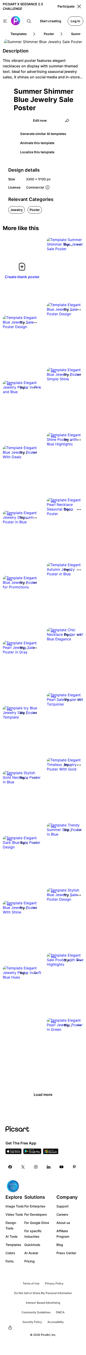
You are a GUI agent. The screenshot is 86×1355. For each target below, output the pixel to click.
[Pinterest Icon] (74, 1166)
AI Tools (12, 1236)
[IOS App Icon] (14, 1152)
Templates (13, 1245)
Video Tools (14, 1214)
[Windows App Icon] (50, 1152)
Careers (62, 1214)
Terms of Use (31, 1283)
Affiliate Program (62, 1233)
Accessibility (55, 1322)
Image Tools (15, 1206)
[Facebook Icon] (10, 1166)
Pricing (29, 1261)
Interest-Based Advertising (43, 1302)
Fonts (10, 1261)
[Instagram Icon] (35, 1166)
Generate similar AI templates (43, 134)
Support (62, 1206)
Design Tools (11, 1225)
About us (63, 1223)
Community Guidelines (36, 1312)
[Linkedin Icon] (48, 1166)
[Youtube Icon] (61, 1166)
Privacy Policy (54, 1283)
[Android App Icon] (32, 1152)
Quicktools (32, 1245)
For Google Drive (36, 1223)
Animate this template (37, 143)
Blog (59, 1245)
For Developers (35, 1214)
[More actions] (78, 244)
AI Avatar (31, 1253)
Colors (10, 1253)
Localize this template (37, 152)
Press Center (66, 1253)
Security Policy (32, 1322)
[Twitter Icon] (23, 1166)
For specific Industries (33, 1233)
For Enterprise (34, 1206)
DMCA (60, 1312)
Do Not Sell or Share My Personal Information (43, 1293)
